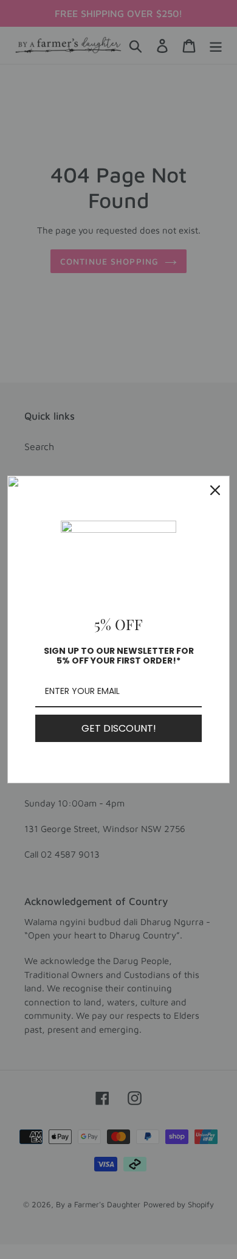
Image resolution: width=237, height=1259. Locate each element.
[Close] (215, 490)
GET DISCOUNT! (118, 728)
